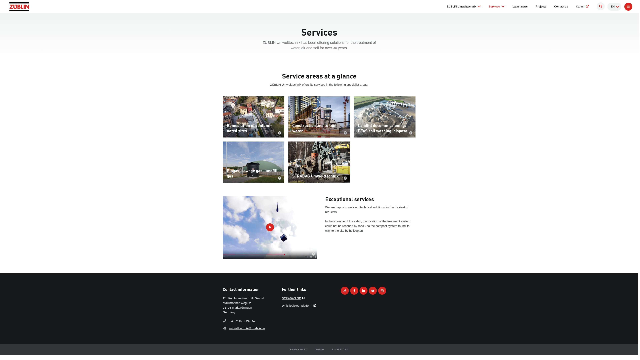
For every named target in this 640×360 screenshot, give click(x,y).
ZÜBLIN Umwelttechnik (461, 6)
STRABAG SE (291, 298)
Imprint (320, 349)
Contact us (561, 6)
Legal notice (340, 349)
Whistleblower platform (297, 305)
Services (494, 6)
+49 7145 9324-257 (242, 321)
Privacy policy (299, 349)
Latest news (520, 6)
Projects (541, 6)
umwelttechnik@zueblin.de (247, 328)
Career (580, 6)
